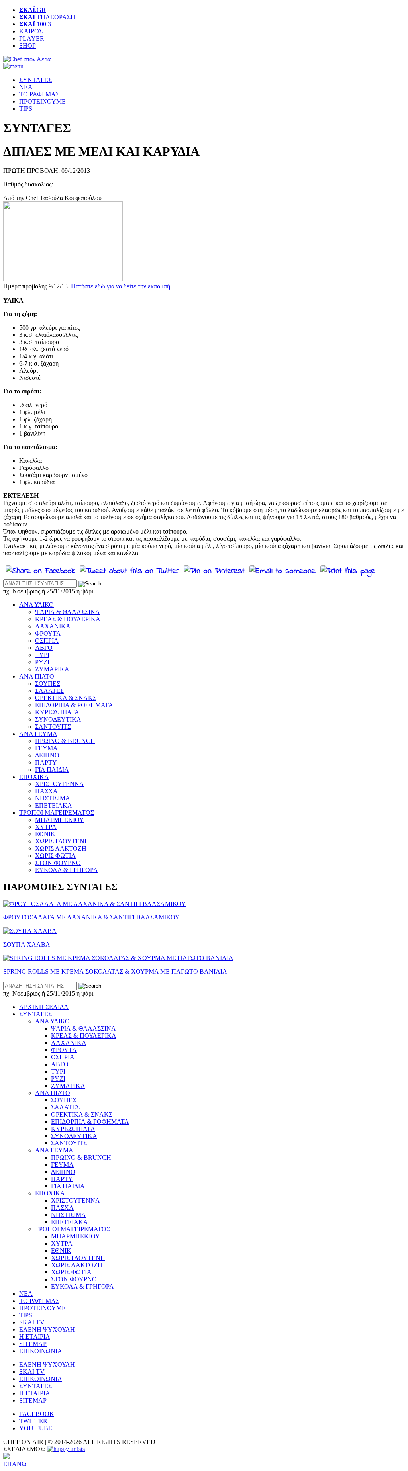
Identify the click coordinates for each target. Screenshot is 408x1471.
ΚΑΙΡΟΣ (31, 31)
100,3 (35, 24)
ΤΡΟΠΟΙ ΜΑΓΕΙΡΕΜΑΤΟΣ (56, 812)
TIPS (25, 108)
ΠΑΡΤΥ (46, 762)
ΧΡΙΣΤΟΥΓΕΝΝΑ (59, 783)
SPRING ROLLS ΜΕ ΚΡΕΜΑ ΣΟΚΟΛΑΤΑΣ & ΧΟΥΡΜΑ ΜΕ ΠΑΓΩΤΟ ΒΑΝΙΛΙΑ (115, 971)
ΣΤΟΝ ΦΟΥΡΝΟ (58, 862)
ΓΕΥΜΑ (46, 748)
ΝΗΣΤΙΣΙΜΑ (52, 798)
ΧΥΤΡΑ (46, 827)
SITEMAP (33, 1343)
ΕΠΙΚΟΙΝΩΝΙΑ (40, 1351)
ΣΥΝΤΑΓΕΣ (35, 79)
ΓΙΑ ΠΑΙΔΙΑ (52, 769)
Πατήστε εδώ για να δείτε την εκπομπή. (121, 286)
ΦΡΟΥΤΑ (48, 633)
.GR (32, 9)
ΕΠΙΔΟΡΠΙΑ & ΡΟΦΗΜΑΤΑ (74, 705)
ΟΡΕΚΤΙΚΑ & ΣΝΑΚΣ (65, 697)
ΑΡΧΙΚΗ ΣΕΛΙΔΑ (44, 1006)
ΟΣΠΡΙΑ (47, 640)
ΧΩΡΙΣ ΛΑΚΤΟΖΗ (60, 848)
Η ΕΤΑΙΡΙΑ (34, 1336)
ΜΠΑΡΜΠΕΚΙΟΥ (59, 819)
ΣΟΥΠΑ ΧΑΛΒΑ (26, 944)
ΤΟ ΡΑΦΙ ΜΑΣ (39, 94)
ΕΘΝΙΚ (45, 834)
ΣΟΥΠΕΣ (47, 683)
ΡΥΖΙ (42, 662)
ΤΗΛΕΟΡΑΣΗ (47, 17)
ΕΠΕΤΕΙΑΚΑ (53, 805)
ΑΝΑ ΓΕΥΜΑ (38, 733)
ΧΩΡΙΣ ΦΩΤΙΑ (55, 855)
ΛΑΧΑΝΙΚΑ (53, 626)
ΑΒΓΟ (44, 647)
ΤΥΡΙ (42, 654)
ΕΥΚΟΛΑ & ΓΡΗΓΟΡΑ (66, 870)
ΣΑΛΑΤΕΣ (49, 690)
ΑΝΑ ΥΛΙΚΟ (36, 604)
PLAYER (31, 38)
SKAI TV (32, 1322)
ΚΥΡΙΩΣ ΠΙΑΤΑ (57, 712)
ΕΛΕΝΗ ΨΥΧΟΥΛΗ (47, 1329)
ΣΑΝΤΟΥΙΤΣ (53, 726)
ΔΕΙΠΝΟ (47, 755)
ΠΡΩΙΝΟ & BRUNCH (65, 740)
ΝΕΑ (26, 87)
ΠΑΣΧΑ (46, 791)
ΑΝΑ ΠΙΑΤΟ (36, 676)
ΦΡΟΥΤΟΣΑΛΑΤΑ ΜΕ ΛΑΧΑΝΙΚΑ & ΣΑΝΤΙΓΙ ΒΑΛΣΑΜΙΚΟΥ (91, 917)
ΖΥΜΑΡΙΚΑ (52, 669)
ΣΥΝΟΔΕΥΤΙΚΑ (58, 719)
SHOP (27, 45)
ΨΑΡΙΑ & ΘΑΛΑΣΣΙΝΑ (67, 611)
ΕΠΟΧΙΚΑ (34, 776)
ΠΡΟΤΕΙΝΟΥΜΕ (42, 101)
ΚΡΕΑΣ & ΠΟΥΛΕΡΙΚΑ (67, 619)
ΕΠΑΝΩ (14, 1464)
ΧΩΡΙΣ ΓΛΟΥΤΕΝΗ (62, 841)
